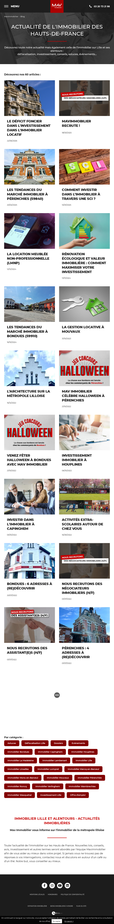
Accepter (57, 921)
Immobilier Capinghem (50, 751)
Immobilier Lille (84, 760)
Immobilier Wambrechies (82, 786)
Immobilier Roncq (17, 786)
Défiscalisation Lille (35, 743)
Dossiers (58, 743)
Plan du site (81, 906)
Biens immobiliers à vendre (61, 906)
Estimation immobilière (37, 906)
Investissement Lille (50, 795)
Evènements (78, 743)
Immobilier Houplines (82, 751)
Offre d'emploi (78, 795)
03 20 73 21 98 (101, 6)
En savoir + (69, 921)
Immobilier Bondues (18, 751)
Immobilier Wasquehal (20, 795)
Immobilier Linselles (18, 769)
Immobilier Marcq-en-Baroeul (83, 769)
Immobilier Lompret (48, 769)
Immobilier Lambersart (54, 760)
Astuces (12, 743)
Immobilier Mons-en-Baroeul (23, 777)
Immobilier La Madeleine (21, 760)
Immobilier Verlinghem (47, 786)
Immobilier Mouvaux (58, 777)
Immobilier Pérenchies (90, 777)
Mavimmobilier (11, 16)
